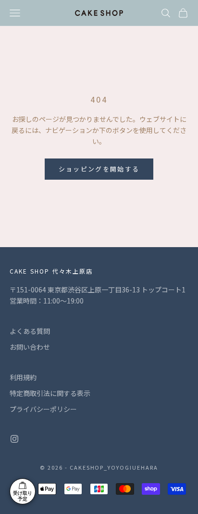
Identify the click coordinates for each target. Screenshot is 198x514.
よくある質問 (30, 331)
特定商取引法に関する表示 (50, 393)
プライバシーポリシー (43, 409)
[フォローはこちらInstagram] (14, 439)
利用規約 (23, 377)
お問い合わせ (30, 347)
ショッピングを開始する (99, 168)
